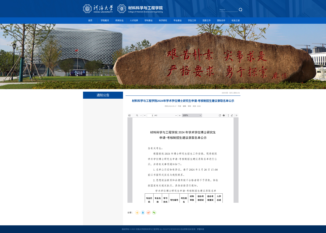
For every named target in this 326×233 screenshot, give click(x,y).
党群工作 (206, 20)
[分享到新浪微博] (148, 213)
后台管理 (184, 229)
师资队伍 (119, 20)
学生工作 (192, 20)
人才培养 (134, 20)
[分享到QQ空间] (137, 213)
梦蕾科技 (200, 229)
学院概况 (105, 20)
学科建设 (148, 20)
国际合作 (221, 20)
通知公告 (237, 93)
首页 (90, 20)
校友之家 (236, 20)
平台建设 (177, 20)
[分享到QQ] (143, 213)
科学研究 (163, 20)
